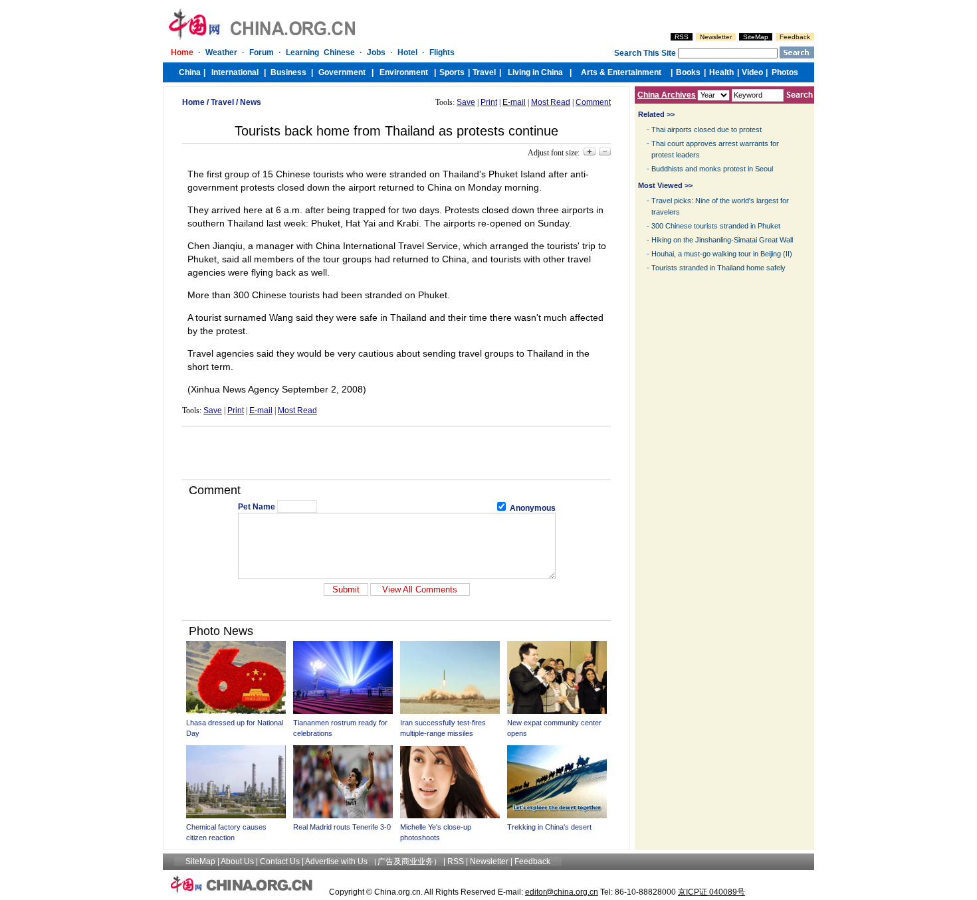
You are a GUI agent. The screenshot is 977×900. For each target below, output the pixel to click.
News (250, 102)
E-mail (514, 102)
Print (489, 102)
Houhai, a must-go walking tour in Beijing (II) (721, 254)
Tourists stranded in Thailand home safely (718, 268)
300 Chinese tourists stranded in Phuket (715, 226)
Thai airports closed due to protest (706, 130)
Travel (222, 102)
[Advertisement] (396, 453)
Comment (593, 102)
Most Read (550, 102)
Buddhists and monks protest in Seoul (712, 169)
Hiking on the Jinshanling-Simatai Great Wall (722, 240)
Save (466, 102)
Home (193, 102)
